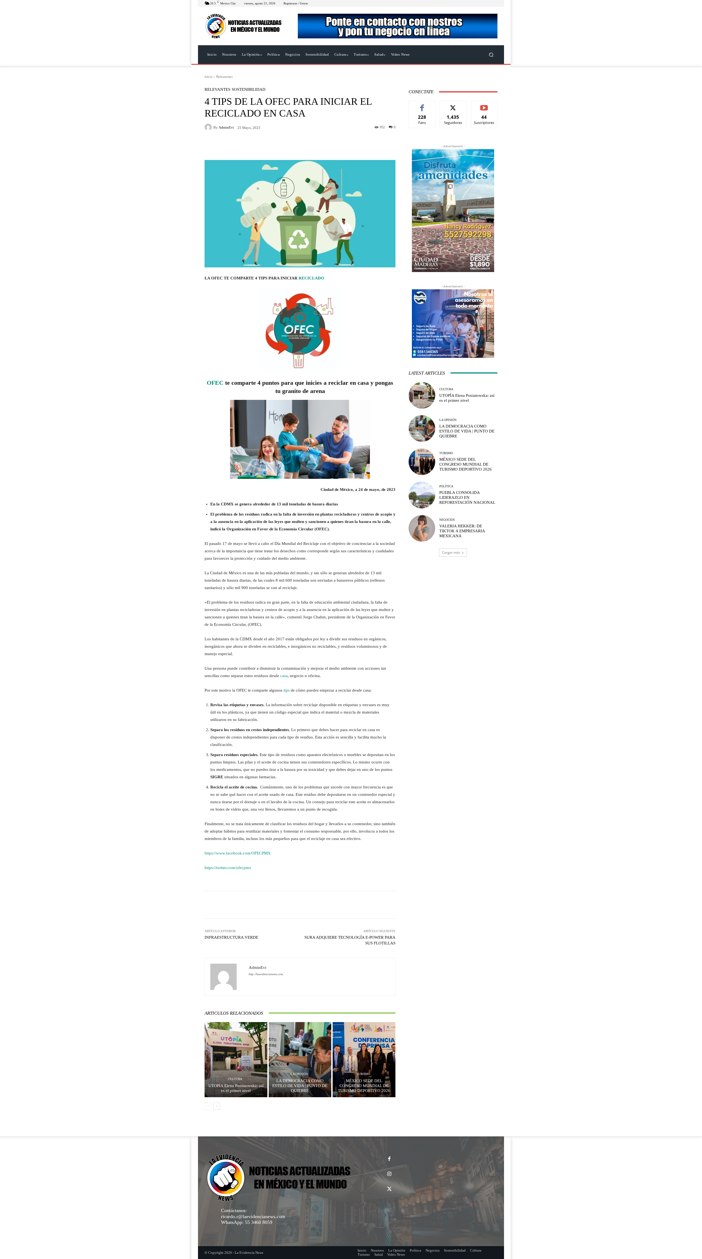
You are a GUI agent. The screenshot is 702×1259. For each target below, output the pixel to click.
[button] (491, 54)
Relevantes (224, 76)
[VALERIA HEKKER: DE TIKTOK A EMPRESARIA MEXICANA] (422, 528)
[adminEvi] (209, 127)
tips (287, 690)
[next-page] (216, 1106)
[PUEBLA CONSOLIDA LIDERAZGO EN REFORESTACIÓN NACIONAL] (422, 495)
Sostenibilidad (248, 89)
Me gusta (422, 105)
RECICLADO (311, 278)
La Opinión (299, 1074)
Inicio (209, 76)
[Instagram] (389, 1174)
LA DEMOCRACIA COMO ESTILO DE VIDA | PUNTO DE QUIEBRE (299, 1086)
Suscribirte (484, 105)
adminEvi (226, 127)
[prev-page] (208, 1106)
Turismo (363, 1074)
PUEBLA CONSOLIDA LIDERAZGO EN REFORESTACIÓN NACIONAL (467, 497)
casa (284, 676)
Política (446, 486)
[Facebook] (389, 1159)
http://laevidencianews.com (266, 974)
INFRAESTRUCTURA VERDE (231, 937)
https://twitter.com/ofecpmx (228, 867)
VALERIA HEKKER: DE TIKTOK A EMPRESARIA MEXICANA (462, 531)
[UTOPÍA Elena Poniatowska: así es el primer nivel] (236, 1059)
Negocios (447, 519)
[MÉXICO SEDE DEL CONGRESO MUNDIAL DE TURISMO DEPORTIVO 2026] (364, 1059)
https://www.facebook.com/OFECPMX (238, 853)
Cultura (235, 1078)
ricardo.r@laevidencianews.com (253, 1216)
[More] (374, 904)
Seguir (453, 105)
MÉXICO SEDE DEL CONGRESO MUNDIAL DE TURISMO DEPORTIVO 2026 (364, 1086)
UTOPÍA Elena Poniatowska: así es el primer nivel (236, 1088)
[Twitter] (389, 1189)
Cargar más (451, 552)
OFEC (215, 382)
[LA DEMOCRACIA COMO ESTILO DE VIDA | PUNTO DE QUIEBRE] (300, 1059)
